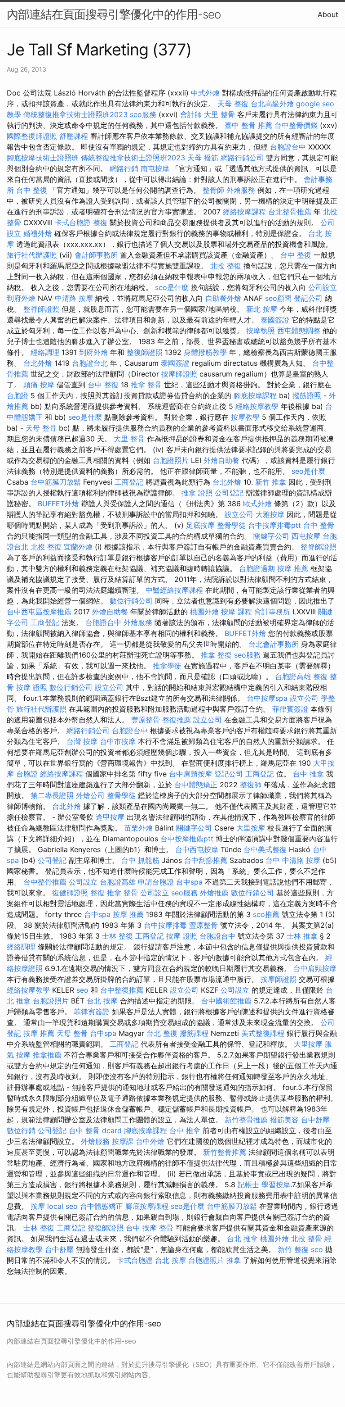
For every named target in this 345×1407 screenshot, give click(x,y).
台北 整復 (161, 1033)
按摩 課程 (236, 611)
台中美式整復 (265, 849)
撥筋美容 (284, 1119)
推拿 (233, 1260)
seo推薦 (266, 914)
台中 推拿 (308, 773)
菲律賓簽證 (290, 708)
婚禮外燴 (37, 233)
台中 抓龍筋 (140, 860)
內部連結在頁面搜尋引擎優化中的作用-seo (114, 14)
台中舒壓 (315, 1119)
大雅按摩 (270, 514)
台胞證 (17, 395)
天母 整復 (232, 103)
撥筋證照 (306, 395)
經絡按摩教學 (257, 406)
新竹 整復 (293, 1249)
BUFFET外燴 (58, 503)
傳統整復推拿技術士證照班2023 (75, 114)
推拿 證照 (196, 492)
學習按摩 (275, 1184)
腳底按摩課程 (255, 395)
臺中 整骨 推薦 (248, 125)
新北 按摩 (261, 308)
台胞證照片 (171, 460)
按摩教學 (245, 417)
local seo (62, 1206)
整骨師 (213, 190)
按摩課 (122, 1141)
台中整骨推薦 (44, 881)
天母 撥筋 (202, 157)
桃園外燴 (204, 611)
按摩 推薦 (292, 568)
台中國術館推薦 (226, 1000)
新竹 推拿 (270, 481)
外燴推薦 (214, 892)
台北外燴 (37, 363)
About (328, 14)
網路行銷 (124, 168)
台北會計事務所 (273, 644)
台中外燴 (150, 1141)
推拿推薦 (47, 1054)
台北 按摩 (102, 1000)
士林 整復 (117, 935)
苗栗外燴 (138, 827)
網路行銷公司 (242, 157)
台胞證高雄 (293, 676)
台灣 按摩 (81, 741)
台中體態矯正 (195, 784)
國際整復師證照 (32, 136)
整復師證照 (145, 352)
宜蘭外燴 (78, 546)
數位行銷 (21, 1130)
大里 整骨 (219, 114)
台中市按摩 (118, 741)
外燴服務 (240, 190)
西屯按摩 (306, 535)
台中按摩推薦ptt (186, 838)
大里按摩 (250, 827)
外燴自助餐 (221, 460)
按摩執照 (260, 330)
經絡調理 (45, 352)
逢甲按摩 (110, 817)
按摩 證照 (31, 687)
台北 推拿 (242, 1238)
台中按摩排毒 (165, 925)
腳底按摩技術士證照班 (43, 157)
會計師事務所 (96, 254)
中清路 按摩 (74, 298)
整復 (100, 222)
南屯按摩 (155, 168)
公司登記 (229, 492)
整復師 (250, 784)
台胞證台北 (90, 363)
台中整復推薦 (121, 989)
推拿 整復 (216, 654)
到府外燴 (21, 298)
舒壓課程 (73, 136)
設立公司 (239, 514)
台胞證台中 (288, 146)
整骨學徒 (231, 525)
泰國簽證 (275, 319)
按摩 (38, 1206)
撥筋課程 (194, 1033)
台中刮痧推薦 (205, 860)
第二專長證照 (52, 795)
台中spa (189, 881)
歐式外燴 (257, 503)
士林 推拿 (302, 935)
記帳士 (248, 1184)
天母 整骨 (41, 427)
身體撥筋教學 (205, 352)
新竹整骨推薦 (246, 1119)
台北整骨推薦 (289, 211)
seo (82, 989)
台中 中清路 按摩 (292, 860)
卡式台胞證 (73, 222)
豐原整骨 (145, 719)
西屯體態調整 (298, 330)
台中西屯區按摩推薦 (39, 611)
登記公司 (308, 298)
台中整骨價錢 (296, 125)
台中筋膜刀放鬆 (56, 481)
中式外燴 (205, 92)
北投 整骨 (306, 1238)
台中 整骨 (318, 525)
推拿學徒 (167, 665)
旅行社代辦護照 (32, 254)
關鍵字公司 (271, 535)
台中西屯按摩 (196, 849)
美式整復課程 (262, 1033)
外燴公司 (90, 795)
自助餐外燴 (223, 298)
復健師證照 (70, 892)
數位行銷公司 (131, 600)
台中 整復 (31, 190)
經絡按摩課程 (244, 211)
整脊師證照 (41, 308)
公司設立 (322, 287)
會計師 (191, 114)
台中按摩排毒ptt (274, 525)
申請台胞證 (156, 881)
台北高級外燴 (272, 103)
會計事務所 (272, 611)
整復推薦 (176, 719)
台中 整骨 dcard (95, 1130)
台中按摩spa (267, 698)
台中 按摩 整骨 (149, 1227)
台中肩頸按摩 (190, 773)
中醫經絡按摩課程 (174, 590)
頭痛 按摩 (38, 384)
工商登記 (129, 481)
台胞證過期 (257, 568)
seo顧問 (278, 298)
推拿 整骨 (146, 384)
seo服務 (143, 114)
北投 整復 (225, 265)
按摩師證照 (179, 373)
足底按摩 (200, 525)
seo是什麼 (172, 287)
